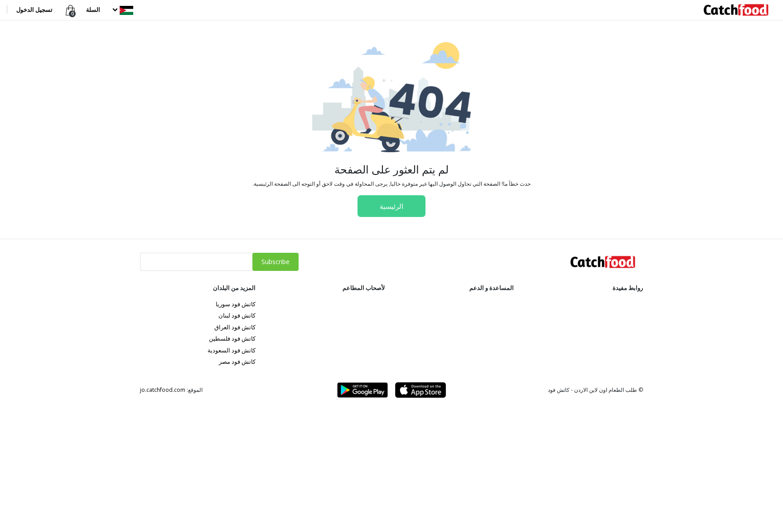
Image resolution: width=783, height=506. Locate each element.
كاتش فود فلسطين (232, 338)
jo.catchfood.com (162, 390)
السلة (93, 9)
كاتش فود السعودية (232, 350)
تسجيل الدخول (34, 9)
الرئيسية (391, 206)
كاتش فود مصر (237, 361)
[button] (122, 9)
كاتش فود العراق (235, 327)
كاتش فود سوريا (236, 304)
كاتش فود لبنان (237, 315)
